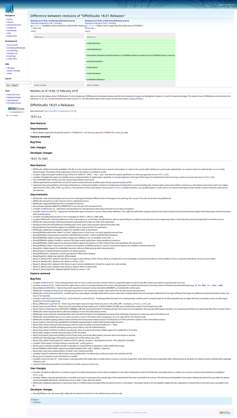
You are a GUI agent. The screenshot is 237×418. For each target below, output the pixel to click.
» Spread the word (13, 25)
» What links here (13, 94)
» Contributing (12, 50)
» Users (9, 73)
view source (69, 20)
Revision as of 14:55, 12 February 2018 (47, 20)
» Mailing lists (11, 36)
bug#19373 (53, 303)
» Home (9, 19)
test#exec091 (46, 282)
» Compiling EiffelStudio (15, 48)
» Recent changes (13, 70)
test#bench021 (47, 208)
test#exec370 (46, 285)
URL (40, 98)
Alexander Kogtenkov (39, 23)
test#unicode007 (48, 211)
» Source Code (12, 45)
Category (35, 399)
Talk (51, 23)
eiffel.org (162, 174)
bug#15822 (45, 298)
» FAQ (8, 33)
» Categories (11, 27)
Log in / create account (227, 5)
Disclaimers (115, 412)
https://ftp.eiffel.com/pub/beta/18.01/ (58, 111)
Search (8, 78)
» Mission (10, 22)
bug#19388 (50, 306)
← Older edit (36, 28)
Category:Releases (135, 98)
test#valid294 (73, 298)
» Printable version (13, 103)
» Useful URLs (11, 58)
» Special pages (12, 100)
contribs (57, 23)
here (80, 98)
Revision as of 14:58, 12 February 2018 (101, 20)
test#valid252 (58, 298)
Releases (37, 402)
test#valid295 (87, 298)
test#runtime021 (48, 359)
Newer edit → (90, 28)
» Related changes (13, 97)
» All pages (10, 68)
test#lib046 (48, 288)
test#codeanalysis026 (52, 293)
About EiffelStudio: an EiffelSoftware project (134, 412)
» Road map (11, 56)
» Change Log (11, 53)
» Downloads (11, 30)
